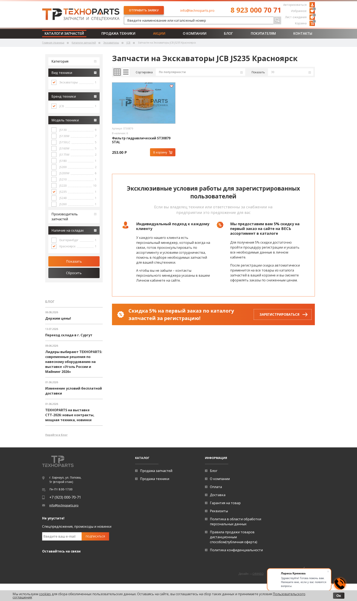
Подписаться (95, 536)
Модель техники (65, 120)
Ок (338, 595)
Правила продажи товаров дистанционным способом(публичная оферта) (233, 537)
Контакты (302, 33)
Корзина (305, 23)
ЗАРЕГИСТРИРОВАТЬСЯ (279, 314)
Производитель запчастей (64, 216)
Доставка (217, 495)
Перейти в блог (56, 435)
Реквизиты (219, 511)
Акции (159, 33)
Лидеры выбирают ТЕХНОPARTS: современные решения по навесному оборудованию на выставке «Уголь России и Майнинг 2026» (73, 362)
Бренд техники (63, 96)
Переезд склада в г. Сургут (68, 335)
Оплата (216, 487)
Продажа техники (118, 33)
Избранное (303, 10)
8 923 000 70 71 (256, 10)
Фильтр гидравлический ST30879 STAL (141, 140)
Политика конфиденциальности (236, 550)
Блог (228, 33)
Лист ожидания (300, 16)
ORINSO (258, 574)
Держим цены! (58, 318)
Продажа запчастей (156, 470)
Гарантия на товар (225, 503)
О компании (194, 33)
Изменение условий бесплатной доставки (73, 391)
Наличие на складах (67, 230)
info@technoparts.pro (197, 10)
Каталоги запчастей (64, 33)
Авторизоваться (295, 5)
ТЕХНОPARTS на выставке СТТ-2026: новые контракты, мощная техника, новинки (69, 415)
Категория (59, 61)
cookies (45, 594)
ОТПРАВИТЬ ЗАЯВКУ (144, 10)
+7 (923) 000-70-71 (65, 497)
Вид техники (61, 72)
